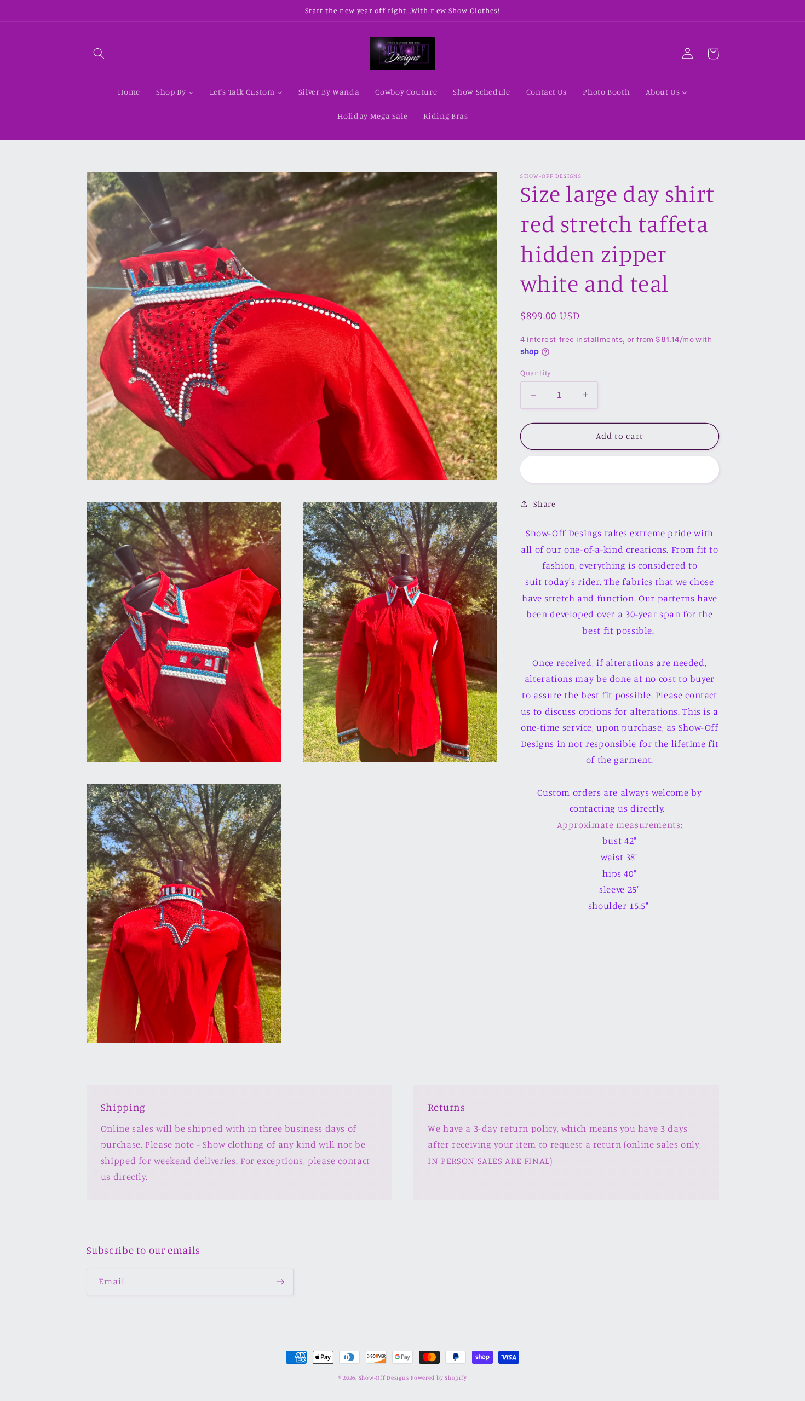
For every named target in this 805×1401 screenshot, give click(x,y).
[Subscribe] (279, 1282)
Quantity (535, 372)
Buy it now (619, 469)
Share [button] (544, 503)
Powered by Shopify (439, 1377)
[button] (99, 53)
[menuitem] (129, 92)
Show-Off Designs (384, 1377)
